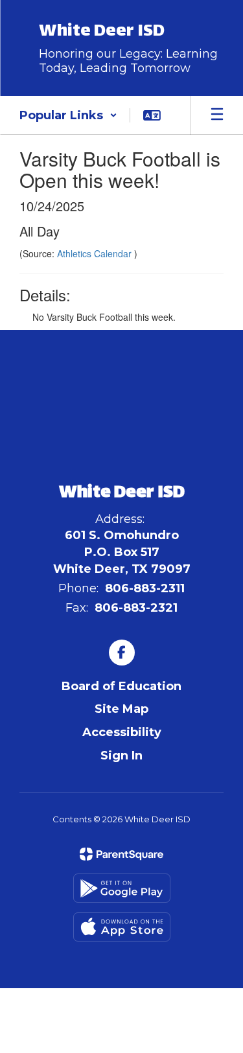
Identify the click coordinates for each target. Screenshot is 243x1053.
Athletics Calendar (95, 253)
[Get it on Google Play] (121, 888)
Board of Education (121, 686)
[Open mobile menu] (217, 115)
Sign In (121, 755)
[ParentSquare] (121, 854)
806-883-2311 (145, 588)
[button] (68, 115)
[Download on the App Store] (121, 927)
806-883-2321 (136, 608)
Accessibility (121, 732)
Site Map (121, 709)
